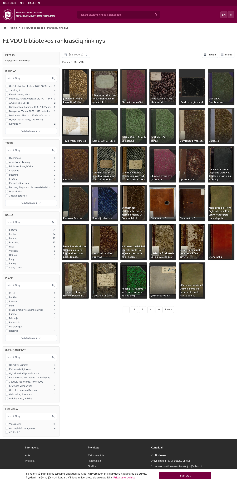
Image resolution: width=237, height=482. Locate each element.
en (224, 14)
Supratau (185, 475)
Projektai (34, 3)
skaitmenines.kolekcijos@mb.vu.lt (182, 466)
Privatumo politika (124, 477)
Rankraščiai (95, 460)
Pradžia (12, 27)
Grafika (92, 466)
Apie (22, 3)
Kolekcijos (9, 3)
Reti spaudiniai (96, 455)
